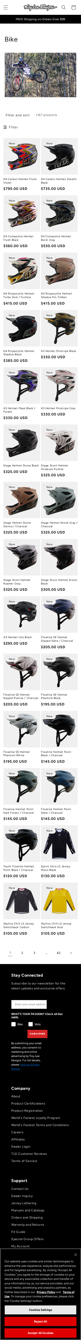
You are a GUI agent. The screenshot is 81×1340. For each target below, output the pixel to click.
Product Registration (27, 1111)
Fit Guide (18, 1232)
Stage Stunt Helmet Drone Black (59, 581)
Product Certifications (28, 1103)
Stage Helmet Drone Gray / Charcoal (59, 524)
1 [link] (10, 953)
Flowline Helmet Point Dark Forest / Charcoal (18, 811)
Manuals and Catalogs (28, 1210)
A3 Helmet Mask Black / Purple (19, 410)
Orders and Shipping (27, 1217)
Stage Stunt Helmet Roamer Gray (17, 581)
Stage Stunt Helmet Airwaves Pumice (54, 467)
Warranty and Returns (27, 1225)
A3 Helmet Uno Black (17, 637)
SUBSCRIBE (37, 1033)
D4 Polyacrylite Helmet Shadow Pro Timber (56, 295)
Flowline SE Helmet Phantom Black (54, 696)
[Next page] (71, 953)
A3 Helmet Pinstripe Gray (58, 408)
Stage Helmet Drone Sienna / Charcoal (17, 524)
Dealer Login (20, 1147)
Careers (17, 1132)
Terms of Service (24, 1161)
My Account (20, 1246)
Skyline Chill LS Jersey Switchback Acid (56, 925)
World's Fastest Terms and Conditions (40, 1125)
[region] (40, 1294)
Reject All (40, 1321)
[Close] (76, 1255)
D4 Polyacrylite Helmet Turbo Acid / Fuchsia (18, 295)
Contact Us (20, 1189)
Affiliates (18, 1139)
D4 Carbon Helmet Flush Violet (20, 181)
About (15, 1096)
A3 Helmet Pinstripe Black (58, 351)
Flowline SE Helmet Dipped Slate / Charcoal (57, 639)
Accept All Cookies (40, 1333)
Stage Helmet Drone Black (21, 465)
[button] (6, 7)
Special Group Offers (27, 1239)
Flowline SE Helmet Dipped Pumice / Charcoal (20, 696)
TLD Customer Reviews (29, 1154)
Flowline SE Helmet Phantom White (16, 753)
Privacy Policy (46, 1292)
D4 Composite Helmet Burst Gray (56, 238)
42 (59, 953)
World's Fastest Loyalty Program (35, 1118)
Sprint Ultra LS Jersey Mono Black (55, 868)
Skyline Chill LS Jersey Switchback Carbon (18, 925)
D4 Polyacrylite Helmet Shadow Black (18, 352)
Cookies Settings (40, 1309)
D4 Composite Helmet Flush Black (18, 238)
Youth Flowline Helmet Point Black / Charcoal (18, 868)
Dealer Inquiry (22, 1196)
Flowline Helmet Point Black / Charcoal (56, 753)
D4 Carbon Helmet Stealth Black (59, 181)
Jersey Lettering (23, 1203)
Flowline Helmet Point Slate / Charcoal (56, 811)
